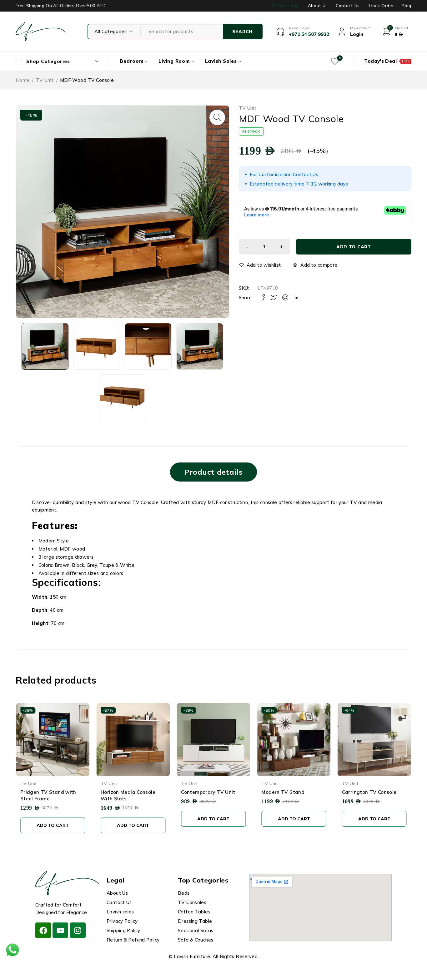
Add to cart (353, 247)
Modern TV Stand (202, 792)
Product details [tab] (213, 472)
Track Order (381, 5)
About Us (318, 5)
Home (23, 80)
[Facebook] (43, 930)
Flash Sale (289, 5)
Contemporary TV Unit (128, 792)
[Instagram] (78, 930)
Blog (406, 5)
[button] (217, 117)
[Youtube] (60, 930)
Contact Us (348, 5)
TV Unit (45, 80)
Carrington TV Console (288, 792)
